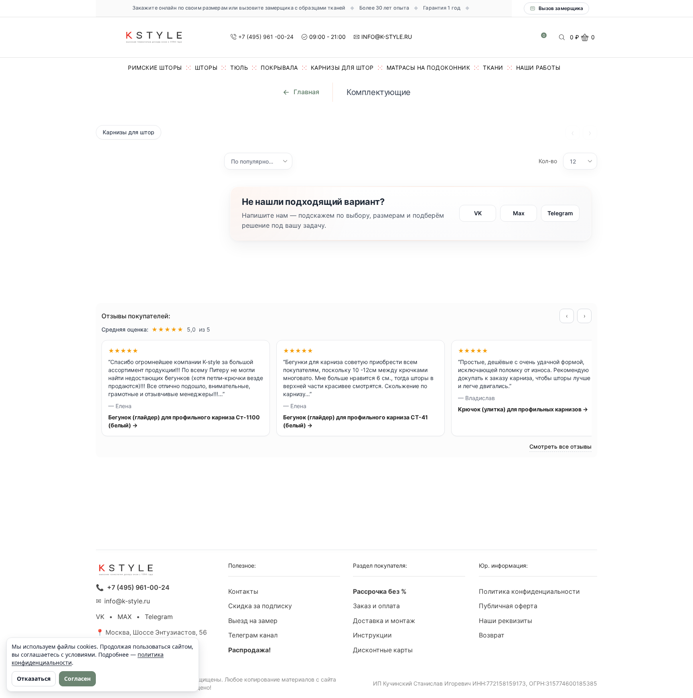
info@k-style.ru (127, 601)
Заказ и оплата (376, 606)
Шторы (206, 67)
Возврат (492, 635)
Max (519, 213)
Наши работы (538, 67)
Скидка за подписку (260, 606)
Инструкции (372, 635)
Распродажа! (249, 650)
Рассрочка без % (380, 591)
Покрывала (279, 67)
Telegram (560, 213)
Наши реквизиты (505, 621)
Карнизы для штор (342, 67)
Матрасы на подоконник (428, 67)
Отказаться (34, 678)
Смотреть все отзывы (560, 446)
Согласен (77, 678)
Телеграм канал (253, 635)
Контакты (243, 591)
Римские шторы (155, 67)
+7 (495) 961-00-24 (138, 587)
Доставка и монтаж (384, 621)
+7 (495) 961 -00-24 (266, 36)
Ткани (493, 67)
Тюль (239, 67)
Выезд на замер (253, 621)
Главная (306, 92)
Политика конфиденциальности (529, 591)
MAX (125, 617)
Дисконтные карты (383, 650)
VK (478, 213)
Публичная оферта (508, 606)
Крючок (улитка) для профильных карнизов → (523, 409)
